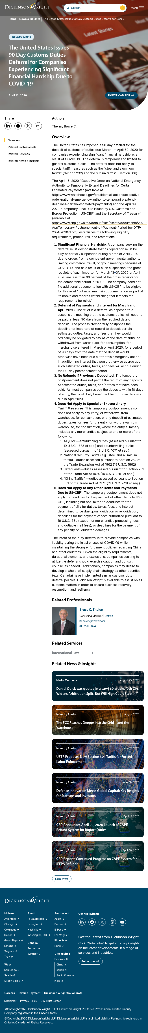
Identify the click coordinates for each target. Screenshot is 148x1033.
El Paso (59, 929)
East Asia (60, 959)
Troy (7, 956)
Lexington (33, 924)
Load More (62, 878)
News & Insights (29, 18)
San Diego (10, 969)
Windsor (33, 953)
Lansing (8, 945)
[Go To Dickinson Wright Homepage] (26, 8)
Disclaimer (10, 1000)
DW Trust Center (51, 1000)
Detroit (109, 615)
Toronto (32, 948)
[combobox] (95, 8)
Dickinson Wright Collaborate (63, 992)
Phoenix (59, 940)
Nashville (33, 929)
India (57, 980)
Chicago (9, 924)
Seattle (8, 975)
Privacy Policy (28, 1000)
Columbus (10, 929)
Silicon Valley (12, 980)
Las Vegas (61, 934)
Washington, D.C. (37, 934)
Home (12, 18)
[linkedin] (82, 922)
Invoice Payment (29, 992)
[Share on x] (28, 125)
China (59, 964)
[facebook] (92, 922)
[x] (102, 922)
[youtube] (122, 922)
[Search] (68, 8)
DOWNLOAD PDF (119, 95)
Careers (9, 992)
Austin (58, 918)
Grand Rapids (12, 940)
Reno (58, 945)
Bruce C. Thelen (91, 610)
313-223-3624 (87, 626)
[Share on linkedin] (8, 125)
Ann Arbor (10, 918)
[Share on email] (38, 125)
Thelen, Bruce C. (64, 126)
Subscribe (88, 961)
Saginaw (9, 951)
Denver (59, 924)
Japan (60, 969)
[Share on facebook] (18, 125)
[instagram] (112, 922)
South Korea (63, 975)
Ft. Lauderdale (36, 918)
